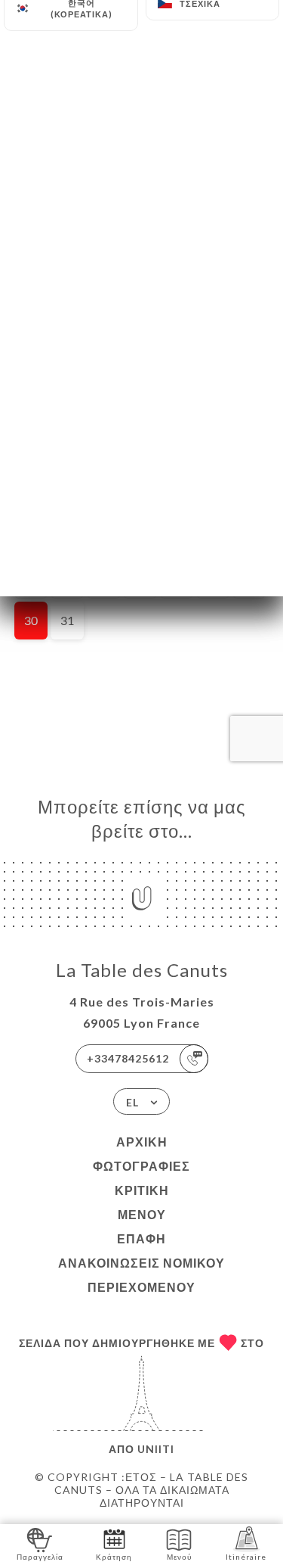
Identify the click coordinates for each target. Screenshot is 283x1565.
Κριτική (142, 1190)
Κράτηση (114, 1556)
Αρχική (142, 1141)
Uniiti (155, 1448)
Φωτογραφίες (141, 1166)
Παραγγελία (40, 1556)
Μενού (142, 1214)
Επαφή (141, 1238)
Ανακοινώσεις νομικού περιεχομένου (141, 1274)
